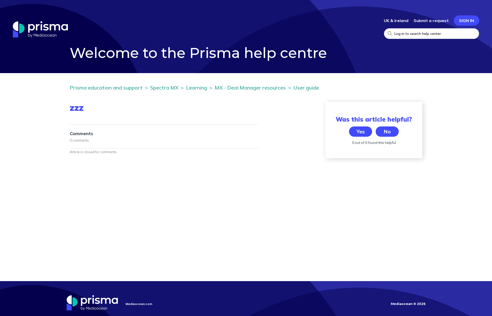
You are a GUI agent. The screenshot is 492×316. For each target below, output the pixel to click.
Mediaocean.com (139, 304)
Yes (360, 131)
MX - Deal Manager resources (250, 87)
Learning (196, 87)
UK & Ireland (396, 20)
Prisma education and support (106, 87)
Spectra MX (164, 87)
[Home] (40, 35)
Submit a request (431, 20)
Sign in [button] (466, 20)
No (387, 131)
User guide (306, 87)
